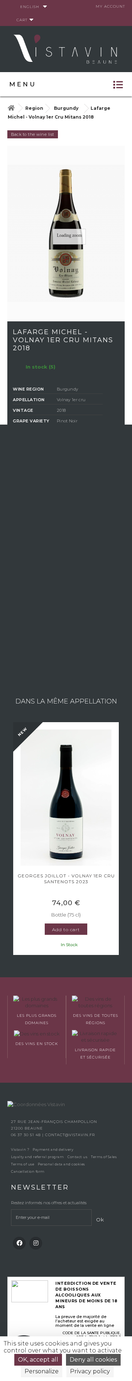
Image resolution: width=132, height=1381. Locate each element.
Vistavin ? (20, 1149)
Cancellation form (28, 1171)
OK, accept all (38, 1359)
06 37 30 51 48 (26, 1134)
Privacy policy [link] (90, 1371)
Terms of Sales (104, 1157)
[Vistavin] (66, 48)
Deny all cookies (93, 1359)
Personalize (42, 1371)
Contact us (77, 1157)
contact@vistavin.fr (70, 1134)
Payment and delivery (53, 1149)
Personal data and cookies (61, 1164)
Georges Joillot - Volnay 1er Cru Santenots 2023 (66, 878)
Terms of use (22, 1164)
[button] (16, 839)
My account (110, 6)
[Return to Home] (11, 108)
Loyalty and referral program (37, 1157)
